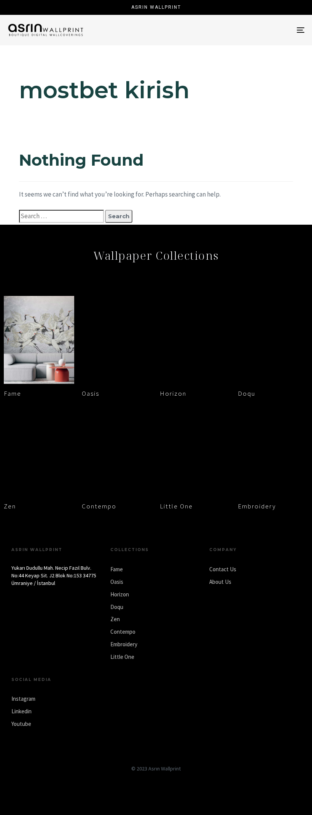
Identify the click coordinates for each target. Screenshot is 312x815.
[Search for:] (61, 216)
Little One (176, 506)
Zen (10, 506)
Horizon (173, 393)
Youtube (21, 723)
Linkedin (21, 711)
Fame (12, 393)
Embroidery (257, 506)
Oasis (90, 393)
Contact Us (222, 569)
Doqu (246, 393)
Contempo (99, 506)
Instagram (23, 698)
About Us (220, 581)
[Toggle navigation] (254, 30)
